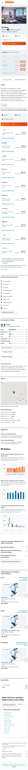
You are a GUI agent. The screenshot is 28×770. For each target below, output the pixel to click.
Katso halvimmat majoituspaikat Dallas (22, 611)
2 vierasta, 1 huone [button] (7, 39)
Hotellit (10, 764)
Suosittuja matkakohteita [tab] (9, 704)
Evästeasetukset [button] (4, 269)
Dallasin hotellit (22, 765)
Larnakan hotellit (7, 722)
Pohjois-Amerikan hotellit (19, 764)
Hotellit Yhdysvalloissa (5, 765)
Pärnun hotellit (7, 726)
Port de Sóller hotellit (8, 716)
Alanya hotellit (7, 718)
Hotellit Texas (14, 765)
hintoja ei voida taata (10, 747)
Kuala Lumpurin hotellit (9, 724)
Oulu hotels (6, 732)
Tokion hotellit (7, 728)
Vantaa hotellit (7, 714)
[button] (2, 2)
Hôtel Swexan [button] (4, 597)
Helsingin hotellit (7, 720)
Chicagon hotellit (7, 712)
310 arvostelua (16, 29)
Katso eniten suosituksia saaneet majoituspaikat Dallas (21, 644)
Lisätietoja (4, 263)
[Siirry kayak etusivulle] (9, 2)
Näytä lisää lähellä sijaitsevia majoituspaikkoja (23, 579)
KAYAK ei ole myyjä (7, 751)
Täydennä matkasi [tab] (22, 704)
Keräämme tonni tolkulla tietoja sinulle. (11, 754)
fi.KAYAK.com (5, 764)
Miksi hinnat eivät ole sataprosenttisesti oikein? (11, 756)
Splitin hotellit (7, 730)
